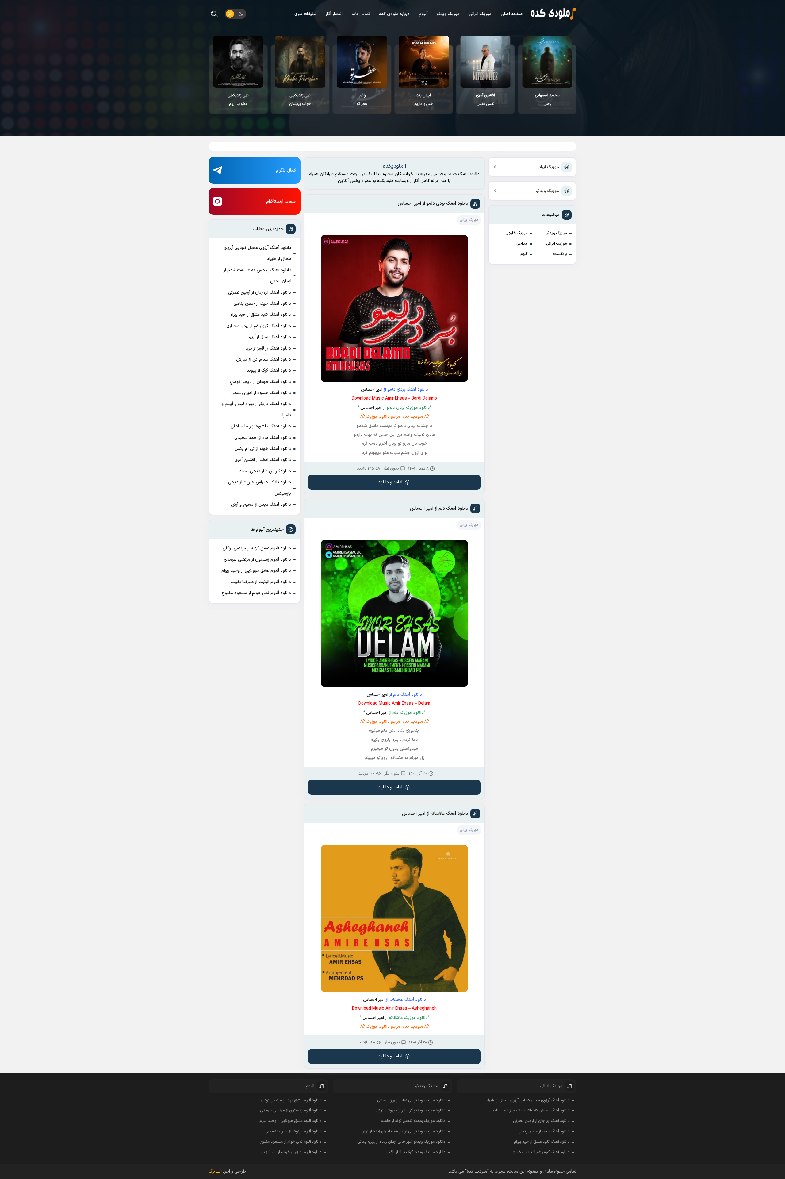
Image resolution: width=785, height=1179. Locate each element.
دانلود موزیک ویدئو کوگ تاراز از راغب (416, 1152)
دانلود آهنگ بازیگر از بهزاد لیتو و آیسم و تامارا (256, 409)
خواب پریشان (362, 99)
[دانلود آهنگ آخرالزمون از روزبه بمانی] (238, 62)
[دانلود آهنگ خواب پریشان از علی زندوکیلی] (362, 62)
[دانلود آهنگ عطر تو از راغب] (424, 62)
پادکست (560, 254)
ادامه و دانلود (390, 482)
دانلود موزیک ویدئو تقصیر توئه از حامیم (413, 1121)
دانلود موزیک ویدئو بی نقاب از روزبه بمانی (411, 1100)
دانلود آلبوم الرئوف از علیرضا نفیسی (260, 582)
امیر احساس (371, 389)
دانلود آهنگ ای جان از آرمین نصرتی (259, 292)
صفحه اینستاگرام (281, 201)
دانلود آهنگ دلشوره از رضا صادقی (261, 426)
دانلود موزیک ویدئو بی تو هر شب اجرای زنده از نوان (403, 1131)
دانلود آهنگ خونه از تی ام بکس (263, 449)
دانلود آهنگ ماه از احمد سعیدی (262, 438)
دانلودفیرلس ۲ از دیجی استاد (265, 471)
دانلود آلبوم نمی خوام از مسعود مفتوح (256, 593)
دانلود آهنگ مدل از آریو (270, 337)
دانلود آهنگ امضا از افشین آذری (263, 460)
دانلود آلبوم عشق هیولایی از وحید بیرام (256, 570)
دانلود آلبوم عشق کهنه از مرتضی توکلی (257, 548)
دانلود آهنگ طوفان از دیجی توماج (260, 382)
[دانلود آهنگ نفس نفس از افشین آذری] (547, 62)
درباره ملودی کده (394, 14)
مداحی (522, 244)
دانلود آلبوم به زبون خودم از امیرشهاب (291, 1152)
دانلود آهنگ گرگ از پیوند (269, 370)
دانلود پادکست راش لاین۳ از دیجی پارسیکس (259, 488)
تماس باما (361, 14)
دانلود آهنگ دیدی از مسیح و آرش (261, 504)
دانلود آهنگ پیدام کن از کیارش (263, 359)
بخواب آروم (300, 99)
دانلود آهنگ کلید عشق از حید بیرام (260, 314)
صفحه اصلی (512, 14)
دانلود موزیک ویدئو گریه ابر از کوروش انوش (411, 1110)
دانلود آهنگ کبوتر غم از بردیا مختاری (258, 326)
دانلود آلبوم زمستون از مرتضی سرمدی (257, 559)
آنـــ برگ (215, 1171)
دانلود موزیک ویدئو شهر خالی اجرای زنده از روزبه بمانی (401, 1142)
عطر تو (424, 99)
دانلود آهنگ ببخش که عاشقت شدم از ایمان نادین (257, 275)
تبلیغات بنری (305, 14)
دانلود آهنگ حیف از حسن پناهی (262, 303)
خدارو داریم (485, 99)
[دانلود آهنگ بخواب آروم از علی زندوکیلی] (300, 62)
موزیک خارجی (516, 233)
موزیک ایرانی (480, 14)
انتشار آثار (334, 14)
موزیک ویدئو (448, 14)
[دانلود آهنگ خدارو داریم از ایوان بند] (486, 62)
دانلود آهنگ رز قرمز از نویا (268, 348)
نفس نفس (547, 99)
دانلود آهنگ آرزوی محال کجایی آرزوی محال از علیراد (257, 253)
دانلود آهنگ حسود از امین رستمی (261, 393)
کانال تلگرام (286, 170)
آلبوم (423, 14)
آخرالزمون (238, 99)
